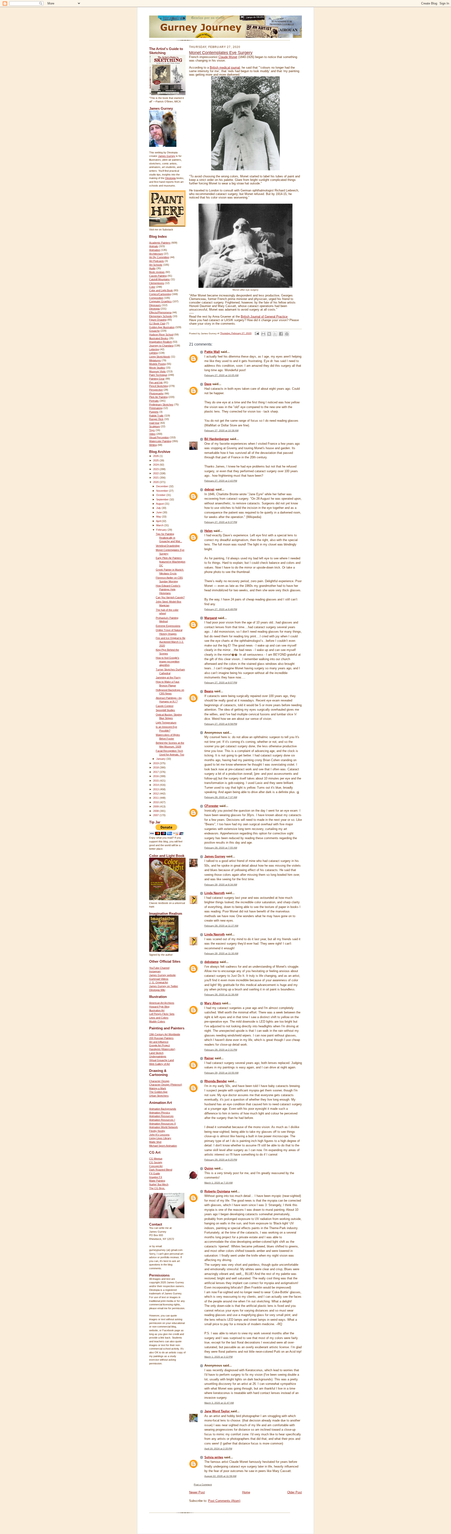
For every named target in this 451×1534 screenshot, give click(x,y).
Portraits (154, 400)
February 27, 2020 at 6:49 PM (220, 609)
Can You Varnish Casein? (170, 597)
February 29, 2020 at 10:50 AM (221, 1072)
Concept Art (156, 1166)
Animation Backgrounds (162, 1108)
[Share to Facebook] (281, 333)
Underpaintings (157, 1056)
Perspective (156, 389)
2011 (156, 797)
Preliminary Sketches (161, 404)
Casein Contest (164, 706)
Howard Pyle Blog (159, 1006)
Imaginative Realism (160, 341)
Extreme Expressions (168, 625)
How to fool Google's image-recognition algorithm (167, 661)
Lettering (154, 349)
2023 (156, 469)
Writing (153, 445)
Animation (154, 250)
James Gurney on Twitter (163, 986)
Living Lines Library (160, 1138)
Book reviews (157, 272)
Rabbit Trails (156, 415)
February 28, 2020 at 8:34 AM (220, 884)
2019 (156, 763)
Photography (156, 393)
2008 (156, 811)
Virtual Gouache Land (161, 1060)
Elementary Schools (160, 316)
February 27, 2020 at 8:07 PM (220, 682)
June (159, 512)
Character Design (159, 1081)
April (159, 521)
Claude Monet (227, 57)
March (160, 525)
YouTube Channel (159, 967)
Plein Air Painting (158, 397)
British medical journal (225, 67)
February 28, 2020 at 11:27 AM (221, 925)
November (162, 490)
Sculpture (154, 426)
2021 (156, 477)
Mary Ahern (212, 1003)
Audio (152, 268)
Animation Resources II (162, 1123)
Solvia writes (213, 1457)
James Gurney (166, 156)
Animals (153, 246)
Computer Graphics (160, 301)
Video (152, 433)
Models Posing (157, 363)
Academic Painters (160, 242)
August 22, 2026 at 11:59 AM (220, 1476)
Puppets (154, 411)
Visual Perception (159, 437)
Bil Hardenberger (216, 439)
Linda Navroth (214, 893)
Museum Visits (157, 371)
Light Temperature (166, 722)
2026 (156, 456)
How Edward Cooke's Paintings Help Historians (168, 589)
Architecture (156, 253)
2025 (156, 460)
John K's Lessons (159, 1134)
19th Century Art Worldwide (164, 1034)
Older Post (294, 1492)
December (162, 486)
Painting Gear (157, 378)
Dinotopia (170, 178)
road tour (154, 422)
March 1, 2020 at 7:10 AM (218, 1182)
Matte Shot (155, 1142)
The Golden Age (158, 1091)
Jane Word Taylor (217, 1411)
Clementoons (156, 283)
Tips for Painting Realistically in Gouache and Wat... (169, 538)
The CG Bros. (157, 1188)
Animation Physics (159, 1112)
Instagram (155, 971)
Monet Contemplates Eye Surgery (221, 52)
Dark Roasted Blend (160, 1169)
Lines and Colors (158, 1017)
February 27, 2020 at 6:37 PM (220, 522)
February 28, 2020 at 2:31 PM (220, 1049)
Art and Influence (158, 1041)
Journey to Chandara (161, 345)
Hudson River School (161, 334)
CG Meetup (155, 1158)
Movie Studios (157, 367)
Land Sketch (156, 1052)
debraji (209, 489)
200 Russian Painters (161, 1038)
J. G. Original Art (158, 982)
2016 (156, 776)
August (160, 503)
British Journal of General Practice (264, 316)
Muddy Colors (157, 1021)
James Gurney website (162, 975)
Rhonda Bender (215, 1081)
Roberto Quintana (217, 1191)
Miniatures (155, 360)
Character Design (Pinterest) (165, 1084)
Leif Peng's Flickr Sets (162, 1013)
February (161, 529)
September (162, 499)
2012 (156, 793)
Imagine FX (155, 1177)
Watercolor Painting (160, 441)
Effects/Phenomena (160, 312)
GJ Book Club (157, 323)
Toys (152, 430)
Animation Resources (161, 1116)
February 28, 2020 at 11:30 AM (221, 953)
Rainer (209, 1058)
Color (152, 286)
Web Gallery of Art (159, 1064)
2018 (156, 767)
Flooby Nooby (157, 1130)
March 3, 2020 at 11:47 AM (219, 1403)
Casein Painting (158, 275)
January (161, 758)
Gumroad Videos (158, 978)
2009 (156, 806)
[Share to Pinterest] (286, 333)
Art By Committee (159, 257)
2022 (156, 473)
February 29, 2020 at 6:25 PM (220, 1159)
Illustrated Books (158, 338)
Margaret (210, 618)
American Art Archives (161, 1002)
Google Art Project (159, 1045)
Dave (207, 384)
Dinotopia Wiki (157, 990)
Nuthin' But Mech (158, 1184)
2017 (156, 772)
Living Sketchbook (159, 356)
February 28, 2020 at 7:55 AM (220, 847)
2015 (156, 780)
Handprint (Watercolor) (162, 1049)
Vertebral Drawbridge (168, 545)
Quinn (208, 1168)
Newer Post (197, 1492)
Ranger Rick (156, 419)
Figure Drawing (158, 319)
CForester (211, 806)
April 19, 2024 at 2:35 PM (218, 1448)
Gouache (154, 330)
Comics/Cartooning (160, 294)
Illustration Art (156, 1010)
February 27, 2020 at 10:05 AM (221, 375)
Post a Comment (203, 1484)
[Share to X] (275, 333)
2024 (156, 464)
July (159, 507)
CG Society (155, 1162)
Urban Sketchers (159, 1095)
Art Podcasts (156, 261)
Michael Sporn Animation (163, 1145)
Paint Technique (158, 375)
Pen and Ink (156, 382)
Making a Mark (157, 1088)
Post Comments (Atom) (224, 1501)
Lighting (153, 352)
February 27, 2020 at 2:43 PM (220, 480)
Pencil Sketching (158, 386)
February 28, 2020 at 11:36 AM (221, 994)
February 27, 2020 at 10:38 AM (221, 430)
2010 (156, 802)
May (159, 516)
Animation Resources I (162, 1119)
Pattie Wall (212, 352)
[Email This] (263, 333)
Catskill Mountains (159, 279)
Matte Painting (157, 1180)
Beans (208, 691)
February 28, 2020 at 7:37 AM (220, 797)
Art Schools (155, 264)
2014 (156, 784)
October (161, 495)
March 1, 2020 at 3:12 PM (218, 1356)
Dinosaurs (155, 305)
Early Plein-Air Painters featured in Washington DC (170, 562)
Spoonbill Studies (165, 710)
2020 (156, 482)
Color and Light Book (161, 290)
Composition (156, 297)
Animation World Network (163, 1127)
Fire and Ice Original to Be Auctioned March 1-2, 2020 (170, 642)
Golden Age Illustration (162, 327)
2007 (156, 815)
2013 (156, 789)
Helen (208, 531)
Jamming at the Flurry (168, 677)
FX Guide (154, 1173)
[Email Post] (257, 333)
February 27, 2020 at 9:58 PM (220, 724)
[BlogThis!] (269, 333)
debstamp (211, 962)
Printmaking (156, 408)
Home (246, 1492)
